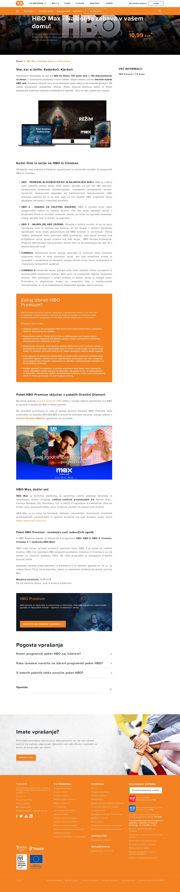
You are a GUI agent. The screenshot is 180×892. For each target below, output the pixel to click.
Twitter (21, 816)
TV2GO (67, 3)
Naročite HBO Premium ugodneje (41, 624)
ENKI (161, 880)
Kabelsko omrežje (62, 833)
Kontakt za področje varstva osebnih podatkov (142, 853)
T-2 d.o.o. (22, 784)
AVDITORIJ (94, 3)
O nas (156, 3)
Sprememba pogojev (138, 3)
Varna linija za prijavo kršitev (143, 841)
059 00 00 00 (40, 811)
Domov (19, 61)
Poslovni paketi (61, 796)
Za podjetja (96, 11)
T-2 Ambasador (98, 810)
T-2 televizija (60, 807)
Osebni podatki (54, 880)
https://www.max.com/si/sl (30, 520)
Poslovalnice (63, 11)
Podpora (77, 11)
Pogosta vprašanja (100, 792)
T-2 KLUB (80, 3)
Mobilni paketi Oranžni (65, 799)
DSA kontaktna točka (139, 848)
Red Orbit (151, 880)
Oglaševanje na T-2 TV (102, 851)
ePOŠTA (109, 3)
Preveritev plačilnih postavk (104, 807)
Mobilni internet (61, 803)
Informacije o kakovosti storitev (106, 829)
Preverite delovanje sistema (145, 790)
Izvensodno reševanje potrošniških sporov (146, 836)
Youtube (26, 816)
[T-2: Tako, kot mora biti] (20, 3)
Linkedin (31, 816)
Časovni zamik (61, 814)
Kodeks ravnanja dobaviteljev (143, 858)
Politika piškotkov (110, 880)
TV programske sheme (65, 810)
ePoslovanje (97, 799)
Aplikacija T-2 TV (99, 818)
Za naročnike (36, 3)
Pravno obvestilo (90, 880)
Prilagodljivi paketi (63, 788)
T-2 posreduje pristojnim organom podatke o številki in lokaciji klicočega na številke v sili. (146, 823)
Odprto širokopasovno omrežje (69, 829)
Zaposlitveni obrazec (101, 840)
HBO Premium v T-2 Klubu (132, 74)
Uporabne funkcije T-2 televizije (106, 814)
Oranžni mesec (46, 11)
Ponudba (28, 11)
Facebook (16, 816)
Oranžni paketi (61, 792)
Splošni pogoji (72, 880)
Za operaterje (128, 880)
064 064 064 (25, 811)
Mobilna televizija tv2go (65, 818)
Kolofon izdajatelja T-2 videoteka (69, 837)
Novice (94, 788)
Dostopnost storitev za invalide (106, 825)
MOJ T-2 (55, 3)
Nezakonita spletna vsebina (142, 844)
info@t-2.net (25, 807)
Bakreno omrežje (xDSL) (65, 825)
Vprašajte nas (26, 758)
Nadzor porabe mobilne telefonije (107, 803)
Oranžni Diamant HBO (49, 401)
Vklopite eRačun (99, 796)
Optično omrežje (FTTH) (65, 822)
